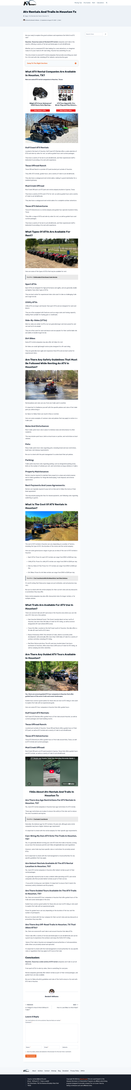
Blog (59, 1071)
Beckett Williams (51, 996)
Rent (93, 3)
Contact (47, 1071)
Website (64, 1047)
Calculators (100, 3)
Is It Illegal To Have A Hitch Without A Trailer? (36, 1007)
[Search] (105, 34)
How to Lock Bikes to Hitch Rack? (67, 1006)
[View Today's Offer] (40, 110)
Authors (40, 1071)
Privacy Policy (74, 1071)
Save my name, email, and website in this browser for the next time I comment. (49, 1051)
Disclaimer (65, 1071)
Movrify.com (83, 1079)
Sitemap (53, 1071)
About (34, 1071)
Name (28, 1047)
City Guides (87, 3)
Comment (28, 1022)
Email (46, 1047)
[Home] (23, 16)
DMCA (82, 1071)
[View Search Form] (106, 3)
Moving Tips (78, 3)
